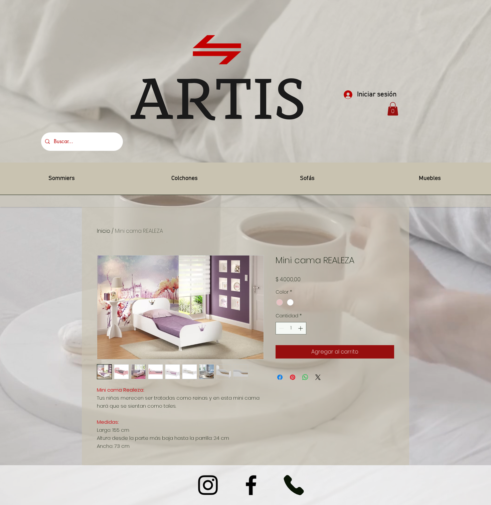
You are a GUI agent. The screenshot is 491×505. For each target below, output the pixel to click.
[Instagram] (208, 485)
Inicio (103, 231)
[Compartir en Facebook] (280, 377)
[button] (392, 109)
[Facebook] (251, 485)
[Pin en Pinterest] (293, 377)
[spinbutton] (291, 328)
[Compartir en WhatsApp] (305, 377)
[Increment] (301, 328)
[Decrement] (281, 328)
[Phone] (293, 485)
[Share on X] (318, 377)
